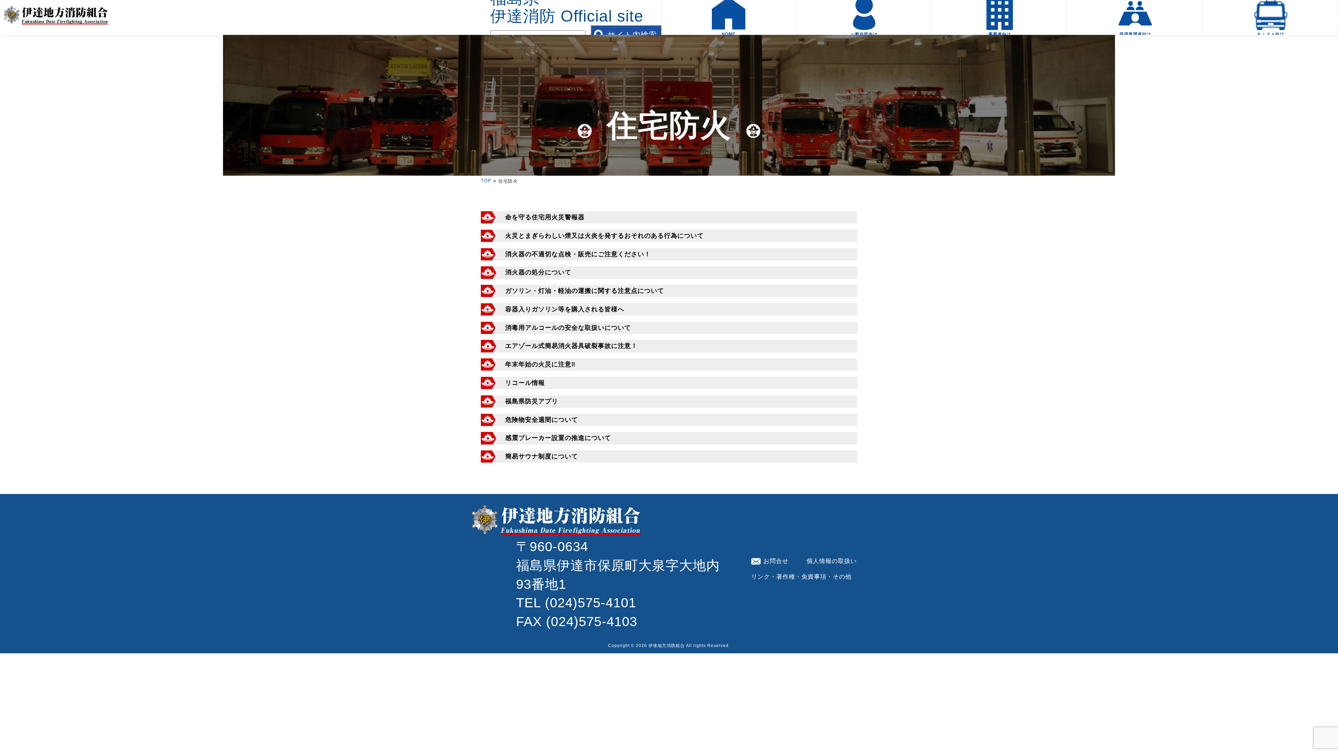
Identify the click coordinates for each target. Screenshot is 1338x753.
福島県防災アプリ (531, 401)
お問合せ (776, 560)
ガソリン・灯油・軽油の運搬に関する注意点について (584, 290)
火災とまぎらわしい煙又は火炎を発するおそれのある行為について (604, 235)
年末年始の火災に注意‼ (540, 364)
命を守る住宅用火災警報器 (545, 217)
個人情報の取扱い (832, 560)
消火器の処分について (538, 272)
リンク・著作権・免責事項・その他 (801, 576)
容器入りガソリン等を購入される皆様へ (564, 309)
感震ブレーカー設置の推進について (558, 437)
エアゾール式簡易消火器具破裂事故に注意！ (571, 345)
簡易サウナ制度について (541, 456)
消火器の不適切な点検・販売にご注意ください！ (578, 254)
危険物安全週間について (541, 419)
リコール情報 (525, 382)
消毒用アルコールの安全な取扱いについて (568, 327)
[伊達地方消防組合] (55, 19)
